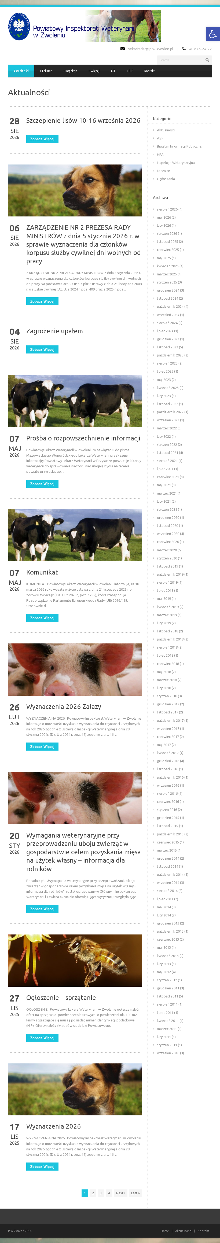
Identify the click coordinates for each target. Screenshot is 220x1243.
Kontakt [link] (149, 71)
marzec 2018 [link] (167, 680)
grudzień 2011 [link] (168, 988)
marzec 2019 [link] (167, 615)
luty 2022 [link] (164, 436)
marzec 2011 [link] (167, 1029)
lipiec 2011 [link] (165, 1012)
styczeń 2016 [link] (167, 809)
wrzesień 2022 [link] (168, 420)
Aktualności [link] (21, 71)
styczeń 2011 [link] (167, 1045)
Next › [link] (120, 1193)
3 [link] (101, 1193)
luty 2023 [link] (164, 396)
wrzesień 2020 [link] (168, 533)
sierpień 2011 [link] (167, 1004)
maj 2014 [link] (164, 907)
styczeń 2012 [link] (167, 980)
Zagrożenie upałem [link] (54, 331)
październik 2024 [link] (170, 306)
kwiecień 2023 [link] (168, 388)
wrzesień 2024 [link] (168, 315)
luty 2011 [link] (164, 1037)
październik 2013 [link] (170, 931)
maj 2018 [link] (164, 672)
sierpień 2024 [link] (167, 323)
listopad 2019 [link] (167, 566)
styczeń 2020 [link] (167, 558)
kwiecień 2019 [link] (168, 607)
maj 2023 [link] (164, 379)
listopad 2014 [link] (167, 866)
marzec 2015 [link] (167, 850)
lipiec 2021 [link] (165, 469)
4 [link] (109, 1193)
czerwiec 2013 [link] (168, 939)
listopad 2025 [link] (167, 241)
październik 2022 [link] (170, 412)
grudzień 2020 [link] (168, 517)
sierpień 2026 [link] (167, 209)
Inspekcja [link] (70, 71)
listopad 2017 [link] (167, 712)
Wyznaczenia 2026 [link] (53, 1126)
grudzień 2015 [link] (168, 818)
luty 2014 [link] (164, 915)
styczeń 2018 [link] (167, 696)
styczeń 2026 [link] (167, 233)
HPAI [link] (160, 154)
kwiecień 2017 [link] (168, 753)
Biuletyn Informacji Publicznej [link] (179, 146)
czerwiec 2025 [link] (168, 249)
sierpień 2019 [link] (167, 582)
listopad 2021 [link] (167, 452)
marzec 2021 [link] (167, 493)
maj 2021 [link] (164, 485)
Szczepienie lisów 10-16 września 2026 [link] (83, 120)
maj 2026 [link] (164, 217)
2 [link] (93, 1193)
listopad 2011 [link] (167, 996)
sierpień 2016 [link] (167, 793)
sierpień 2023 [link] (167, 363)
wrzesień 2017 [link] (168, 728)
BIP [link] (130, 71)
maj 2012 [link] (164, 972)
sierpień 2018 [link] (167, 647)
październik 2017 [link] (170, 720)
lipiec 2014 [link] (165, 899)
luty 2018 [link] (164, 688)
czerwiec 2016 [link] (168, 801)
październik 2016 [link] (170, 777)
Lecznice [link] (163, 171)
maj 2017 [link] (164, 745)
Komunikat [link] (42, 572)
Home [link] (165, 1231)
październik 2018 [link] (170, 639)
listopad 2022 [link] (167, 404)
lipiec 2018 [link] (165, 655)
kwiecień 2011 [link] (168, 1021)
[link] (213, 34)
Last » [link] (135, 1193)
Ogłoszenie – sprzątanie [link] (61, 997)
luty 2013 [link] (164, 964)
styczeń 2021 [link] (167, 509)
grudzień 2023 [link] (168, 339)
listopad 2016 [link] (167, 769)
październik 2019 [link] (170, 574)
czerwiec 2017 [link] (168, 736)
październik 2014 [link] (170, 874)
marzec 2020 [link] (167, 550)
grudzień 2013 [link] (168, 923)
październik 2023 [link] (170, 355)
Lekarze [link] (46, 71)
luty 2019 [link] (164, 623)
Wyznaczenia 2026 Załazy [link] (63, 706)
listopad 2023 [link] (167, 347)
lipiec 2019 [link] (165, 590)
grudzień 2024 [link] (168, 290)
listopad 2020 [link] (167, 525)
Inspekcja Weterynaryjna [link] (176, 162)
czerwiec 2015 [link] (168, 842)
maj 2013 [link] (164, 947)
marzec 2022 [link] (167, 428)
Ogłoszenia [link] (166, 179)
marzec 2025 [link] (167, 274)
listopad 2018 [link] (167, 631)
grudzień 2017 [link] (168, 704)
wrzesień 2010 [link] (168, 1053)
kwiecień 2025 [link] (168, 266)
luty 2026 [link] (164, 225)
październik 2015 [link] (170, 834)
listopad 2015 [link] (167, 826)
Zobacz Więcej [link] (42, 138)
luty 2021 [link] (164, 501)
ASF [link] (113, 71)
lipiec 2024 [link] (165, 331)
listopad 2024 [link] (167, 298)
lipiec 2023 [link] (165, 371)
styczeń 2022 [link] (167, 444)
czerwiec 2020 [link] (168, 542)
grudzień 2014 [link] (168, 858)
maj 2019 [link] (164, 598)
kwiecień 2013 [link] (168, 956)
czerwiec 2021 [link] (168, 477)
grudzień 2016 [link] (168, 761)
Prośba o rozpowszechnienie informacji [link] (83, 438)
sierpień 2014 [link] (167, 890)
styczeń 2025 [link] (167, 282)
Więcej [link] (94, 71)
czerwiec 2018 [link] (168, 664)
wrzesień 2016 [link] (168, 785)
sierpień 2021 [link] (167, 461)
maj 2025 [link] (164, 258)
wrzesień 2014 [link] (168, 882)
